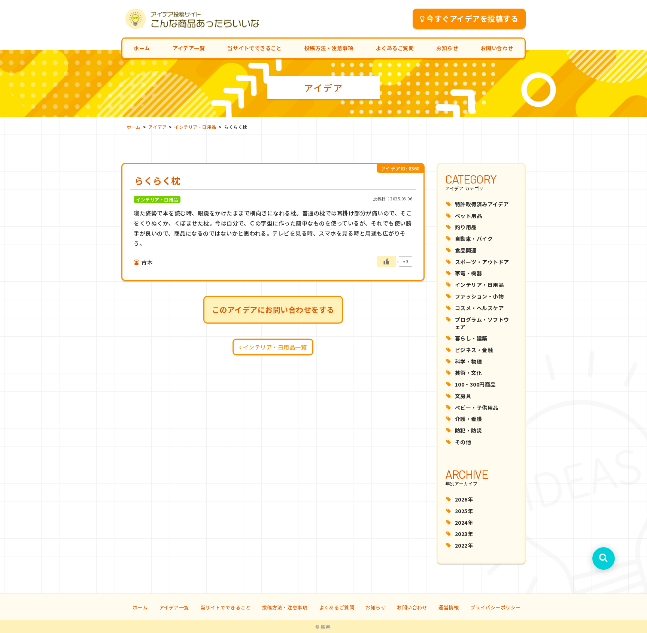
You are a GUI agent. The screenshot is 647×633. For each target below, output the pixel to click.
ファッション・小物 (479, 296)
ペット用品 (468, 215)
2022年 (464, 545)
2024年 (464, 522)
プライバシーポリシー (495, 607)
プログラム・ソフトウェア (482, 323)
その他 (463, 442)
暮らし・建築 (471, 338)
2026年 (464, 499)
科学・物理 (468, 361)
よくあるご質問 (395, 48)
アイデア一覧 (189, 48)
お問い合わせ (497, 48)
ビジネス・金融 (474, 350)
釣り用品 (466, 227)
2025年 (464, 511)
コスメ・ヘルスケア (479, 308)
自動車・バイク (474, 238)
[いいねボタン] (386, 261)
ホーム (142, 48)
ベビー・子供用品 (476, 407)
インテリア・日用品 (479, 284)
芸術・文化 (468, 372)
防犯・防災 (468, 430)
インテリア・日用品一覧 (275, 347)
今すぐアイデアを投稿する (472, 18)
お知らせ (447, 48)
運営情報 (448, 607)
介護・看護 (468, 418)
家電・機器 (468, 273)
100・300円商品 (475, 384)
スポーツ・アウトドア (482, 262)
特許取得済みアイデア (482, 204)
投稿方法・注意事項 (328, 48)
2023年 (464, 533)
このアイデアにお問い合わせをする (273, 309)
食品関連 (466, 250)
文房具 (463, 396)
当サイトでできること (254, 48)
